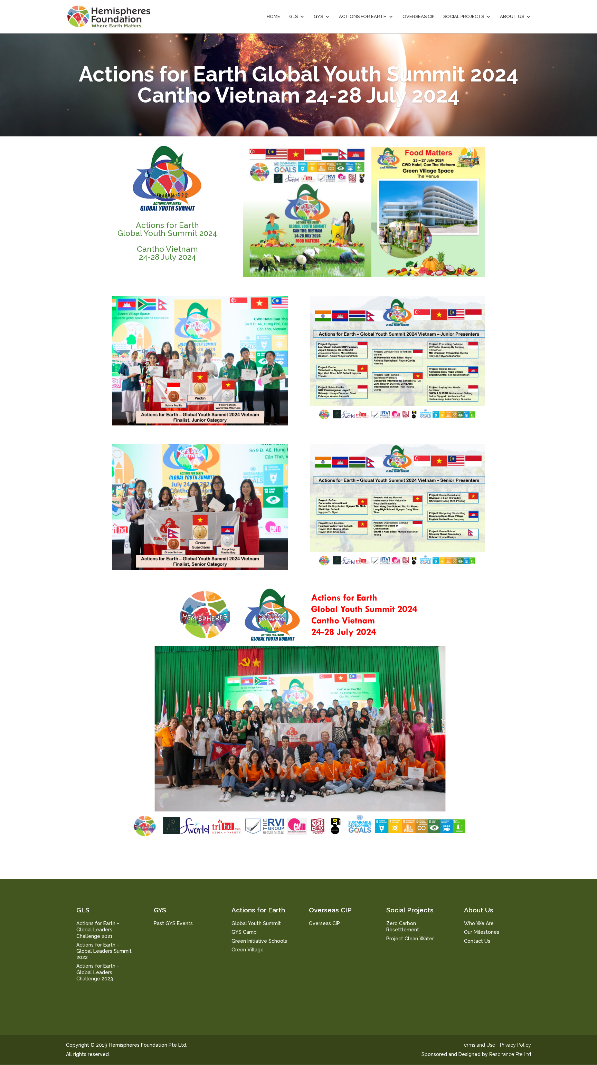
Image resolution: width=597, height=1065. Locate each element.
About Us (512, 16)
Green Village (247, 949)
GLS (293, 16)
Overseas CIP (418, 16)
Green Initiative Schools (259, 941)
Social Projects (463, 16)
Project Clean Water (410, 938)
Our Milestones (481, 932)
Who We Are (479, 923)
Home (273, 16)
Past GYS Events (173, 923)
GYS (318, 16)
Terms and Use (478, 1045)
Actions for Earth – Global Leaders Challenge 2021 (98, 930)
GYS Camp (244, 932)
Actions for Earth (363, 16)
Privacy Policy (515, 1045)
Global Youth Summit (256, 923)
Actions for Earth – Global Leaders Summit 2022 (104, 951)
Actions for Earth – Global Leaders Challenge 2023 (98, 972)
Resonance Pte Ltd (510, 1054)
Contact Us (477, 941)
